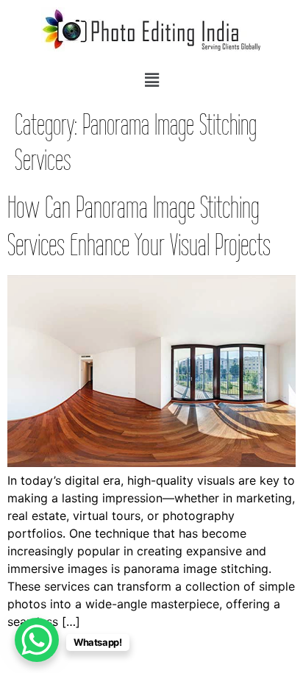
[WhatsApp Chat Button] (37, 640)
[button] (151, 79)
